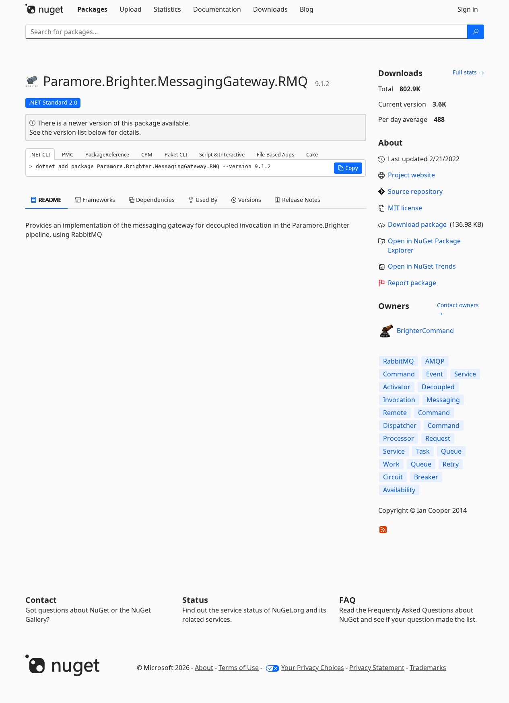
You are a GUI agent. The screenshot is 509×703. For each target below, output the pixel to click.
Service (465, 374)
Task (423, 451)
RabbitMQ (398, 361)
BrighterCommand (425, 330)
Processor (398, 438)
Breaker (426, 477)
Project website (411, 175)
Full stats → (468, 72)
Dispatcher (399, 425)
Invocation (399, 399)
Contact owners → (458, 309)
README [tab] (49, 200)
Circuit (393, 477)
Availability (399, 489)
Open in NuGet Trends (422, 266)
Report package (412, 282)
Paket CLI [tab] (176, 154)
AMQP (435, 361)
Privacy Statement (376, 667)
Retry (451, 464)
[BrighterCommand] (386, 331)
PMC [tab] (67, 154)
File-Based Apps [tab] (275, 154)
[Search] (475, 32)
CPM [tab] (146, 154)
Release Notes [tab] (300, 200)
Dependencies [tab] (154, 200)
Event (434, 374)
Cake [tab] (312, 154)
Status (195, 599)
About (204, 667)
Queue (451, 451)
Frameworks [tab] (98, 200)
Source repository (415, 191)
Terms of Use (238, 667)
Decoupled (438, 386)
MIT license (405, 208)
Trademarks (428, 667)
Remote (395, 412)
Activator (396, 386)
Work (391, 464)
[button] (348, 168)
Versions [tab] (249, 200)
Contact (41, 599)
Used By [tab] (205, 200)
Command (399, 374)
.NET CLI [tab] (40, 154)
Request (437, 438)
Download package (417, 224)
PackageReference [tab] (107, 154)
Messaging (443, 399)
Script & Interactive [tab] (222, 154)
